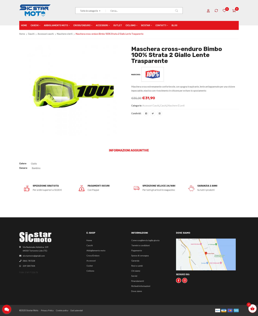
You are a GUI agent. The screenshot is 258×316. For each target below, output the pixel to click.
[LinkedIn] (159, 113)
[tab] (129, 150)
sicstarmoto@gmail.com (34, 255)
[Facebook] (146, 113)
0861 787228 (29, 260)
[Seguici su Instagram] (184, 280)
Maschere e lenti (65, 34)
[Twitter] (152, 113)
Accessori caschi (46, 34)
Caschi (31, 34)
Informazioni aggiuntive (129, 150)
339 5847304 (29, 266)
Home (22, 34)
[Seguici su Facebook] (178, 280)
